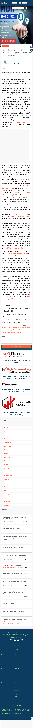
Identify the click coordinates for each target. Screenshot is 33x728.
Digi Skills (5, 596)
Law (5, 490)
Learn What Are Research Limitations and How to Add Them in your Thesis (13, 527)
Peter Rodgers (7, 531)
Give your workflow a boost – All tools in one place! (16, 361)
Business (6, 464)
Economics (7, 501)
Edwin (4, 559)
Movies (6, 453)
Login (16, 694)
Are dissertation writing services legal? (13, 611)
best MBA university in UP (18, 253)
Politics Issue (8, 449)
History (6, 427)
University (7, 494)
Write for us (16, 656)
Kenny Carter (6, 550)
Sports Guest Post (26, 710)
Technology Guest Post (16, 709)
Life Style (6, 435)
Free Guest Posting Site (20, 712)
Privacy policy (16, 668)
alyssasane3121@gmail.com (10, 567)
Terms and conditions (16, 665)
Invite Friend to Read (16, 346)
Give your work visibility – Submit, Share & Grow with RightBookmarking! (16, 377)
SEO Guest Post (26, 709)
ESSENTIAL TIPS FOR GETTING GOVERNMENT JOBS (11, 602)
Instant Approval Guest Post (8, 712)
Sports (6, 431)
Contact (16, 651)
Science (6, 505)
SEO (5, 472)
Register (16, 696)
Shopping (6, 497)
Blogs (16, 679)
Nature (6, 438)
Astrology (7, 457)
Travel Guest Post (6, 709)
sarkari (5, 605)
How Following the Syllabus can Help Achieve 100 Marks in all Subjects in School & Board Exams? (15, 538)
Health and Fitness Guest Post (15, 713)
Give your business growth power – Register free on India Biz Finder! (16, 390)
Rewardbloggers (12, 719)
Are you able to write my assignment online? (14, 573)
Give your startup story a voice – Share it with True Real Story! (16, 414)
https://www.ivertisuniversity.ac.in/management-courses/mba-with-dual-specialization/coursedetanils (16, 330)
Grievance (16, 654)
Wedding (6, 479)
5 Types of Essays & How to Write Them (13, 547)
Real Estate (7, 483)
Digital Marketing (8, 475)
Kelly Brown (6, 541)
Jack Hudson (6, 614)
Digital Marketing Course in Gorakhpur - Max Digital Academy (14, 620)
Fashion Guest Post (17, 710)
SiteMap (16, 699)
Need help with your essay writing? (12, 565)
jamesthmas (6, 521)
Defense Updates (9, 461)
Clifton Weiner (7, 576)
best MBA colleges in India (14, 248)
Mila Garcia (6, 585)
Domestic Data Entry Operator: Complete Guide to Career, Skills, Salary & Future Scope (13, 592)
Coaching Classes (9, 468)
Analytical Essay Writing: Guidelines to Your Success (14, 582)
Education (5, 46)
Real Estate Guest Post (7, 710)
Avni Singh (10, 60)
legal (16, 671)
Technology (7, 442)
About (16, 649)
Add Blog (16, 685)
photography (7, 446)
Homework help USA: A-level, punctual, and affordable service (14, 518)
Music (6, 486)
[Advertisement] (16, 146)
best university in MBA (18, 122)
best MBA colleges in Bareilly (20, 216)
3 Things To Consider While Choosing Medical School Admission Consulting (14, 556)
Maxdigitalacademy (8, 623)
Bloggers (16, 682)
